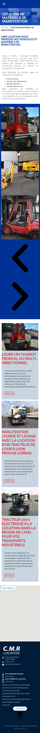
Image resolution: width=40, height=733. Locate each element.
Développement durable (11, 702)
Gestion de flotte (8, 696)
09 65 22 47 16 (9, 661)
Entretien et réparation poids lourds (16, 693)
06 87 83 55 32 (9, 676)
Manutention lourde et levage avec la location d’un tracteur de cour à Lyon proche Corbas (18, 442)
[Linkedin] (20, 714)
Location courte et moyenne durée (15, 688)
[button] (4, 4)
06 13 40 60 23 (9, 681)
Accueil (5, 28)
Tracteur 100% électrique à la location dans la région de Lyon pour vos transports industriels (19, 532)
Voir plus (9, 393)
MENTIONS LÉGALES (20, 729)
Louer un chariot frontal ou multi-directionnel (19, 358)
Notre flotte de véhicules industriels (16, 685)
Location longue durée (10, 691)
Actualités (6, 705)
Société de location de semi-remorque (16, 699)
